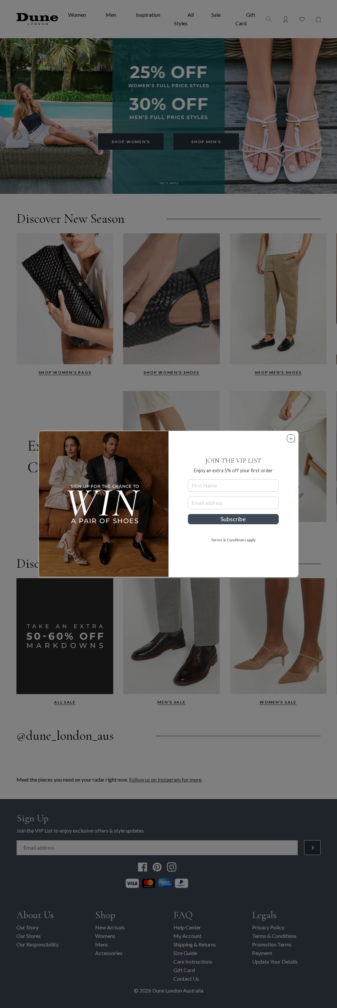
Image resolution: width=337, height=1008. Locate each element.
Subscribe (233, 519)
